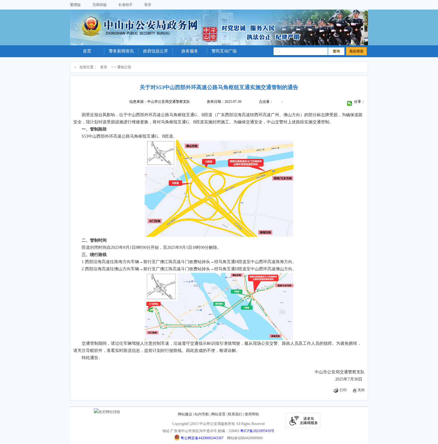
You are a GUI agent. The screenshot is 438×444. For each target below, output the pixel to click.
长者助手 (125, 5)
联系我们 (235, 414)
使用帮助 (252, 414)
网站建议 (185, 414)
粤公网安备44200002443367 (202, 438)
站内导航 (202, 414)
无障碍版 (99, 5)
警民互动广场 (224, 51)
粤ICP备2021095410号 (257, 431)
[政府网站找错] (107, 411)
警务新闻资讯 (121, 51)
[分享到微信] (349, 103)
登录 (147, 5)
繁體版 (75, 5)
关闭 (361, 390)
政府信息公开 (155, 51)
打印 (343, 390)
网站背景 (218, 414)
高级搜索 (356, 51)
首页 (87, 51)
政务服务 (189, 51)
